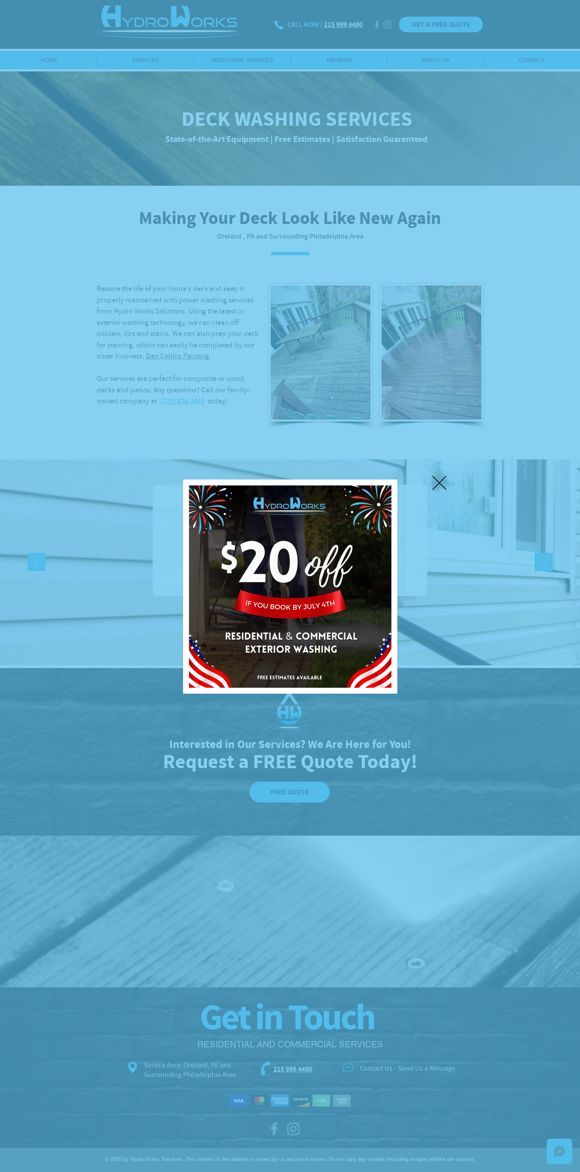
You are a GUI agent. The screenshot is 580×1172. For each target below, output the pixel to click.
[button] (439, 483)
